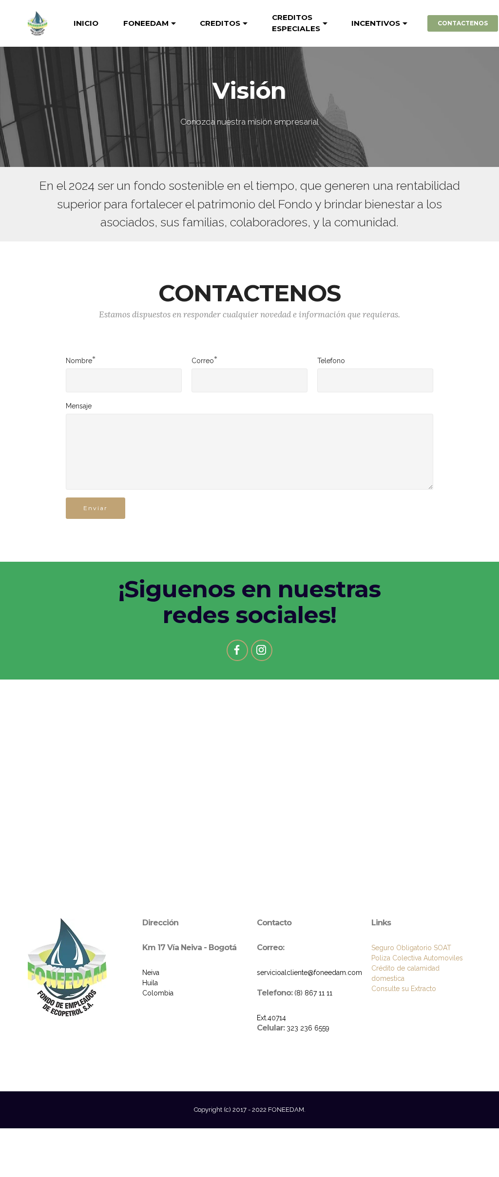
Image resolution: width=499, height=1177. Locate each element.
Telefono (331, 361)
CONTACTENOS (463, 23)
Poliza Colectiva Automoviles (417, 958)
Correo (203, 360)
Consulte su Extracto (403, 989)
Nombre (79, 360)
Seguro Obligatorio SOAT (411, 948)
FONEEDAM (146, 23)
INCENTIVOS (375, 23)
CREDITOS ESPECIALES (296, 23)
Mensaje (79, 406)
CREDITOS (220, 23)
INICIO (86, 23)
